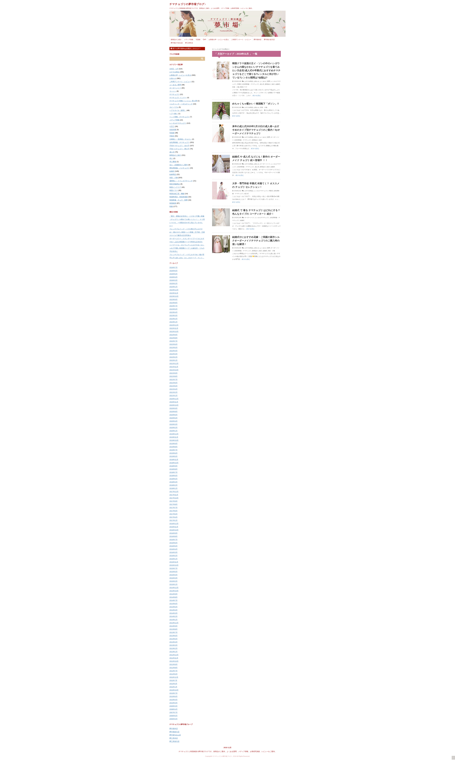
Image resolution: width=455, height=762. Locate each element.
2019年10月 (173, 440)
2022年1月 (173, 360)
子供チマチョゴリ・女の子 (179, 146)
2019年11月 (173, 437)
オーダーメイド (265, 164)
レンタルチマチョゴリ (261, 191)
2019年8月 (173, 447)
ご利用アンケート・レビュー (241, 39)
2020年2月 (173, 427)
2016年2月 (173, 556)
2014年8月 (173, 597)
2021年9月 (173, 373)
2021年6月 (173, 383)
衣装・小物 (235, 87)
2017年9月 (173, 501)
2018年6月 (173, 476)
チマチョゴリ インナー (178, 98)
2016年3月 (173, 552)
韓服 (171, 206)
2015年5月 (173, 572)
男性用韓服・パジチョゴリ (179, 168)
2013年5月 (173, 639)
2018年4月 (173, 482)
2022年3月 (173, 354)
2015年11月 (173, 562)
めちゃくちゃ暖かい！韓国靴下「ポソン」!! (255, 103)
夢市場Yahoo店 (175, 735)
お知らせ (256, 81)
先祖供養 (172, 130)
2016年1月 (173, 559)
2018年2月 (173, 485)
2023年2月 (173, 319)
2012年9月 (173, 664)
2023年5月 (173, 309)
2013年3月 (173, 645)
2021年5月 (173, 386)
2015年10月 (173, 565)
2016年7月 (173, 540)
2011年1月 (173, 687)
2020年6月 (173, 415)
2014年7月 (173, 600)
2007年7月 (173, 712)
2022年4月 (173, 351)
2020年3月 (173, 424)
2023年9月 (173, 299)
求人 (171, 158)
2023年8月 (173, 303)
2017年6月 (173, 511)
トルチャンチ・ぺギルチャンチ (181, 104)
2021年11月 (173, 367)
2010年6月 (173, 696)
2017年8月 (173, 504)
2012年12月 (173, 655)
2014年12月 (173, 588)
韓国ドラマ (243, 87)
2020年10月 (173, 405)
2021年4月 (173, 389)
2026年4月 (173, 277)
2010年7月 (173, 693)
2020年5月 (173, 418)
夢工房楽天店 (174, 741)
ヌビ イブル (173, 107)
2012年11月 (173, 658)
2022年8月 (173, 338)
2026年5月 (173, 274)
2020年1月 (173, 431)
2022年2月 (173, 357)
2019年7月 (173, 450)
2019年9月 (173, 443)
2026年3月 (173, 280)
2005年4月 (173, 719)
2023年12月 (173, 290)
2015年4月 (173, 575)
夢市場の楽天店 (269, 39)
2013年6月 (173, 636)
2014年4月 (173, 610)
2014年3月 (173, 613)
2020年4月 (173, 421)
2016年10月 (173, 530)
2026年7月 (173, 267)
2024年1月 (173, 287)
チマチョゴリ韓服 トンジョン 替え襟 (183, 101)
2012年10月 (173, 661)
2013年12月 (173, 623)
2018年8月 (173, 469)
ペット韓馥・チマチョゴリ (179, 117)
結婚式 (278, 84)
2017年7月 (173, 508)
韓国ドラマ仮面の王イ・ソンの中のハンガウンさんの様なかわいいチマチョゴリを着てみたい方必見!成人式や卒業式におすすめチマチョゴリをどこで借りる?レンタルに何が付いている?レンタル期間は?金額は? (256, 70)
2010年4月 (173, 700)
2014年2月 (173, 616)
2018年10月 (173, 463)
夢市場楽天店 (174, 732)
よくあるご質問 (265, 81)
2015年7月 (173, 568)
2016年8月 (173, 536)
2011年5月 (173, 684)
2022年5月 (173, 347)
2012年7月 (173, 671)
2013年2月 (173, 648)
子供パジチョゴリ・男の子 (179, 149)
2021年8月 (173, 376)
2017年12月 (173, 492)
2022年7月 (173, 341)
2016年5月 (173, 546)
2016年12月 (173, 524)
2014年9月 (173, 594)
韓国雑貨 (172, 203)
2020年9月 (173, 408)
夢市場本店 (257, 39)
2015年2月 (173, 581)
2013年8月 (173, 629)
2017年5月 (173, 514)
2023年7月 (173, 306)
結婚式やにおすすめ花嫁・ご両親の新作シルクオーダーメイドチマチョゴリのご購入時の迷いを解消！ (256, 240)
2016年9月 (173, 533)
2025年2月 (173, 283)
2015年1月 (173, 584)
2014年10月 (173, 591)
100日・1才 (173, 69)
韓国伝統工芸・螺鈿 (176, 194)
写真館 (198, 39)
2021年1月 (173, 395)
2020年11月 (173, 402)
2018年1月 (173, 488)
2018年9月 (173, 466)
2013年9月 (173, 626)
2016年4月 (173, 549)
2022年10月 (173, 331)
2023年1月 (173, 322)
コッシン (172, 91)
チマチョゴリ (174, 94)
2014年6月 (173, 604)
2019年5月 (173, 456)
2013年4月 (173, 642)
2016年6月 (173, 543)
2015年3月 (173, 578)
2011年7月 (173, 680)
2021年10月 (173, 370)
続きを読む (257, 95)
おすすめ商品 (248, 81)
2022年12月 (173, 325)
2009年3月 (173, 706)
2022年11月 (173, 328)
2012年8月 (173, 668)
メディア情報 (188, 39)
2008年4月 (173, 709)
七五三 (171, 126)
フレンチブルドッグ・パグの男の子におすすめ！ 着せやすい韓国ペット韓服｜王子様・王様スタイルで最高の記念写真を (187, 232)
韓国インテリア (175, 187)
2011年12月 (173, 677)
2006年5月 (173, 716)
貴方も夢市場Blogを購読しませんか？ (186, 48)
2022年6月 (173, 344)
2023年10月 (173, 296)
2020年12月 (173, 399)
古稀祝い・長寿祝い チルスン (180, 139)
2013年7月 (173, 632)
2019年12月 (173, 434)
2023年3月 (173, 315)
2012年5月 (173, 674)
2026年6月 (173, 271)
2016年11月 (173, 527)
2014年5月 (173, 607)
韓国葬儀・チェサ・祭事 (178, 200)
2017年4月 (173, 517)
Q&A (204, 39)
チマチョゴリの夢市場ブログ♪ (187, 4)
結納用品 (172, 174)
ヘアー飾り (173, 114)
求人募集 (172, 162)
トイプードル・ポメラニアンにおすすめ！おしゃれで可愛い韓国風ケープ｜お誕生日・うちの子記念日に (186, 248)
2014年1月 (173, 620)
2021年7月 (173, 379)
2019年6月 (173, 453)
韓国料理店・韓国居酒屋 (178, 197)
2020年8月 (173, 411)
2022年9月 (173, 335)
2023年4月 (173, 312)
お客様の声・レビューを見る (219, 39)
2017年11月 (173, 495)
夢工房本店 (189, 43)
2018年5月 (173, 479)
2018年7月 (173, 472)
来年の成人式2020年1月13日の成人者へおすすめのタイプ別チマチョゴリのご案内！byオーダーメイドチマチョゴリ (256, 130)
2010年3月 (173, 703)
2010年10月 (173, 690)
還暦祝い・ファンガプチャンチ (181, 181)
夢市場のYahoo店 (177, 43)
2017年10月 (173, 498)
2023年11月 (173, 293)
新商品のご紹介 (176, 39)
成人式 (262, 84)
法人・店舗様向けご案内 (178, 165)
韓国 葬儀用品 (174, 184)
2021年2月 (173, 392)
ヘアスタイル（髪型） (177, 110)
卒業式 (239, 84)
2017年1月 (173, 520)
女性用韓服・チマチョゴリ (250, 84)
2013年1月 (173, 652)
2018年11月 (173, 459)
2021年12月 (173, 363)
